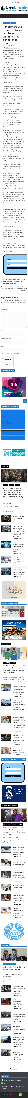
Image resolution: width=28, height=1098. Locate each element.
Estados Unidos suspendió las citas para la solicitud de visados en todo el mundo (19, 1028)
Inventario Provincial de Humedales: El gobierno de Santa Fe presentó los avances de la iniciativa (14, 281)
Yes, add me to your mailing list (12, 354)
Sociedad (13, 23)
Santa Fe (17, 485)
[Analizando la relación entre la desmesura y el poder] (6, 519)
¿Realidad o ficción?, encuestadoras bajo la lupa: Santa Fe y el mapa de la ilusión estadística (19, 572)
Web (2, 346)
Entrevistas (6, 662)
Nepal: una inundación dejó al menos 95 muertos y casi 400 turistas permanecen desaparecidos (18, 1003)
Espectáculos (6, 824)
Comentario (5, 309)
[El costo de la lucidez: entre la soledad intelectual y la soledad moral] (6, 561)
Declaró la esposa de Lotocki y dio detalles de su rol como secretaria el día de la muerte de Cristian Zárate (19, 990)
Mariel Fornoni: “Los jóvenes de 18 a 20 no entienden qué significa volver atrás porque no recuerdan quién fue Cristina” (14, 669)
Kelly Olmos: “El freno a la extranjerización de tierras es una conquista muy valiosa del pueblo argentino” (19, 739)
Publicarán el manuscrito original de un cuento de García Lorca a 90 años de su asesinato (19, 863)
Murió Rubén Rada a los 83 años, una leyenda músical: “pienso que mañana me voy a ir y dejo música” (14, 830)
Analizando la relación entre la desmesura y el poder (18, 518)
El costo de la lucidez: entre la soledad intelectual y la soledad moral (18, 560)
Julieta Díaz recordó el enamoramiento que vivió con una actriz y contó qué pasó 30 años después (19, 899)
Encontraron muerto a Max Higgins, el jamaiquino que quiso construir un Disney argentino (18, 1054)
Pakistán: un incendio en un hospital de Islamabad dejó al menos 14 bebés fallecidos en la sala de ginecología (19, 1016)
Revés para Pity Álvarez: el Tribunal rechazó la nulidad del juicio (14, 968)
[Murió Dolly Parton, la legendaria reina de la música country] (6, 888)
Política (11, 485)
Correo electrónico (7, 338)
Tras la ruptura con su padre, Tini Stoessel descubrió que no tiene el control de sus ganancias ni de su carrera (19, 876)
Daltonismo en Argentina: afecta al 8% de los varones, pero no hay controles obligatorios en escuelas (19, 912)
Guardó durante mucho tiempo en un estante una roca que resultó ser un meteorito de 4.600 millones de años (19, 851)
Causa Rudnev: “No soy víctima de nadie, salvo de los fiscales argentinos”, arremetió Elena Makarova (18, 1041)
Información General (17, 824)
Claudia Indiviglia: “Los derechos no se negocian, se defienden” (19, 750)
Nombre (4, 331)
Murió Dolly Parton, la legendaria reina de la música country (18, 887)
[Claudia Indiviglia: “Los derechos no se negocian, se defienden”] (6, 751)
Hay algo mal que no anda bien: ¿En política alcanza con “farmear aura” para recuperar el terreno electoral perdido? (18, 547)
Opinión (5, 485)
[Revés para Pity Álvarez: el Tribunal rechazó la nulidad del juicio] (14, 954)
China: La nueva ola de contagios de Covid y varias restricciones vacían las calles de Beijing (13, 288)
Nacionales (6, 23)
